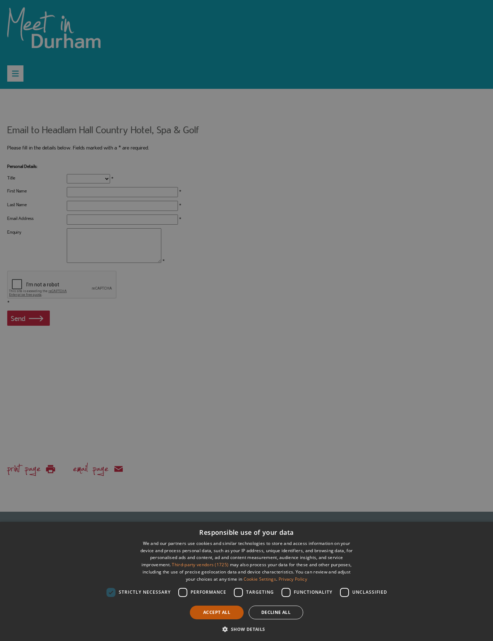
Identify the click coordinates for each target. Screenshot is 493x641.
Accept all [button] (216, 612)
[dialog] (246, 581)
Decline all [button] (276, 612)
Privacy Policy (293, 579)
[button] (246, 628)
